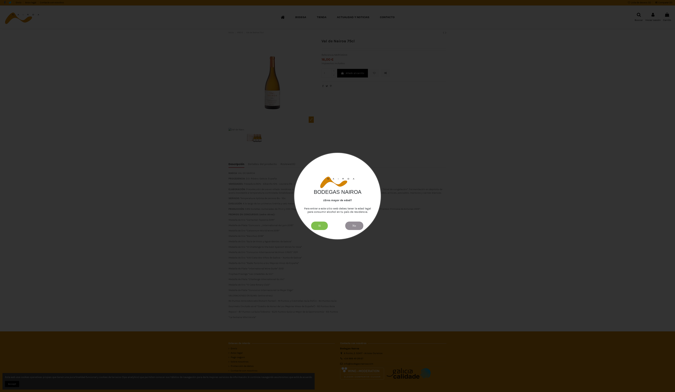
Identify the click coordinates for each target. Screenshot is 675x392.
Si (319, 225)
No (354, 225)
